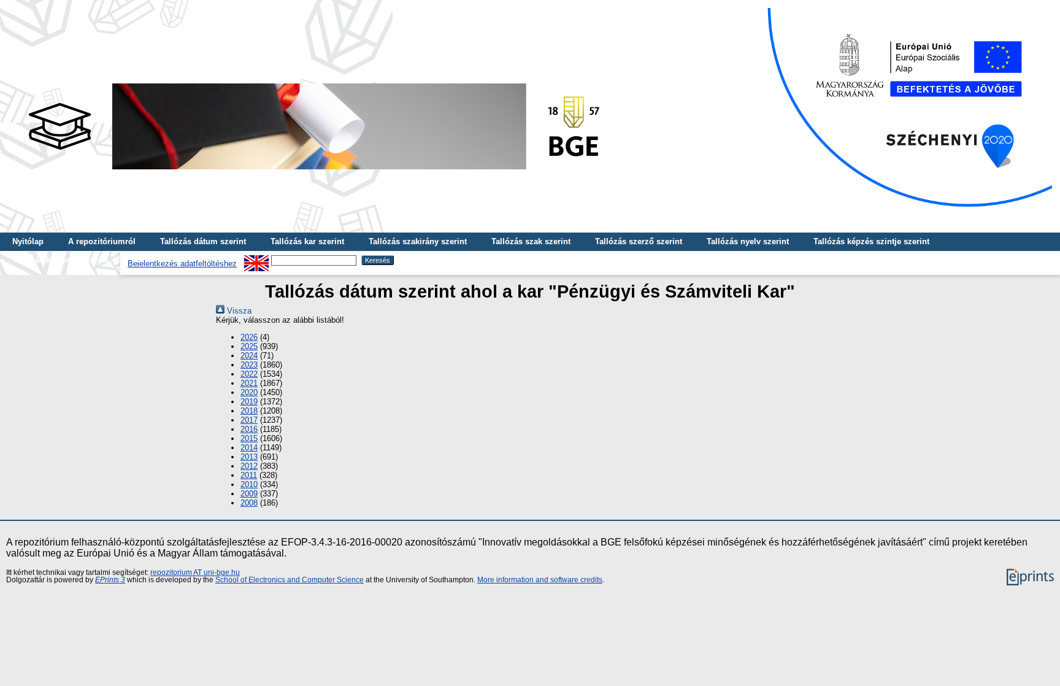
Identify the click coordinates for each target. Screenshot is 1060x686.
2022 (249, 374)
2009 (249, 493)
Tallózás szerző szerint (638, 241)
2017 (249, 420)
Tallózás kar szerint (307, 241)
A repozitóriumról (102, 241)
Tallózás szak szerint (530, 241)
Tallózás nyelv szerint (748, 241)
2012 (249, 466)
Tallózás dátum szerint (203, 241)
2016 (249, 429)
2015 (249, 438)
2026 (249, 337)
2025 (249, 346)
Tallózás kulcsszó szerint (60, 259)
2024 (249, 355)
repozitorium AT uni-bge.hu (195, 572)
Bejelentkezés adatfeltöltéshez (182, 263)
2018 (249, 410)
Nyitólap (28, 241)
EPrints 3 (110, 580)
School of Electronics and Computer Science (289, 580)
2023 (249, 364)
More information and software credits (539, 580)
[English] (256, 259)
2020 (249, 392)
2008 (249, 502)
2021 (249, 383)
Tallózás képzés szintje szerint (871, 241)
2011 (248, 475)
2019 (249, 401)
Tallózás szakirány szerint (418, 241)
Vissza (238, 310)
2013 (249, 456)
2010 (249, 484)
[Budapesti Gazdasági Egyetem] (313, 172)
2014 (249, 447)
